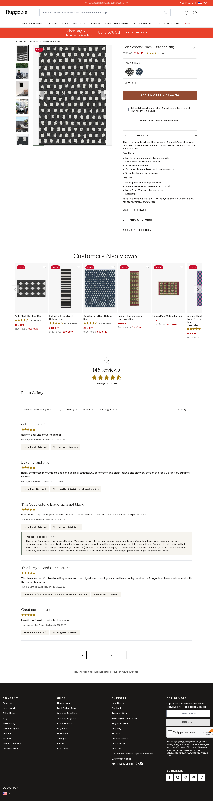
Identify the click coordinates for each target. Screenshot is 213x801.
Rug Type (79, 23)
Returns (116, 733)
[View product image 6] (24, 142)
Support (119, 698)
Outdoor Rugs (32, 41)
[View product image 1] (24, 53)
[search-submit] (61, 409)
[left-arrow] (87, 3)
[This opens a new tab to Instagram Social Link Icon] (177, 777)
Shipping (116, 728)
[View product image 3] (24, 89)
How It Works (10, 708)
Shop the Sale (137, 32)
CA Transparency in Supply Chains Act (132, 753)
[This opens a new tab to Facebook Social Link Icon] (169, 777)
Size (65, 23)
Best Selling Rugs (66, 708)
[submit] (167, 12)
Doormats (62, 733)
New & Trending (33, 23)
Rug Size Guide (120, 723)
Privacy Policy (10, 748)
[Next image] (105, 95)
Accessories (143, 23)
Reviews (7, 738)
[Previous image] (40, 95)
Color (95, 23)
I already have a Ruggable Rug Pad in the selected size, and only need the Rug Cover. (160, 109)
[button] (187, 13)
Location (11, 787)
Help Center (118, 702)
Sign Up (188, 722)
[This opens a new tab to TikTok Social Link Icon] (201, 777)
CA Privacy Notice (121, 758)
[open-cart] (203, 12)
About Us (8, 702)
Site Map (116, 748)
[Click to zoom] (72, 95)
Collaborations (117, 23)
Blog (5, 718)
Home (19, 41)
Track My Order (120, 713)
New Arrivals (63, 702)
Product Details (136, 135)
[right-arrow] (126, 3)
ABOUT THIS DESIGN (137, 229)
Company (10, 698)
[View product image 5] (24, 124)
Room (53, 23)
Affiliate (7, 733)
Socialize (174, 771)
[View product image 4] (24, 106)
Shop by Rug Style (67, 713)
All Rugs (61, 738)
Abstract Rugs (51, 41)
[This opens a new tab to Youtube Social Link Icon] (193, 777)
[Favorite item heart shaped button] (193, 47)
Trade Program (186, 3)
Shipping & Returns (138, 219)
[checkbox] (127, 109)
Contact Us (118, 708)
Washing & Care (135, 209)
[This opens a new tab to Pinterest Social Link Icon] (185, 777)
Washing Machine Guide (124, 718)
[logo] (16, 12)
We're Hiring (9, 723)
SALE (188, 23)
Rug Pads (62, 728)
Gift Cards (62, 748)
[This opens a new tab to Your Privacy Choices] (139, 763)
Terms (89, 35)
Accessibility (118, 743)
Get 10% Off (176, 698)
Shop (61, 698)
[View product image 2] (24, 71)
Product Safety (120, 738)
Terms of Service (12, 743)
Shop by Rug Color (67, 718)
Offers (60, 743)
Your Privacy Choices (123, 763)
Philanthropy (10, 713)
